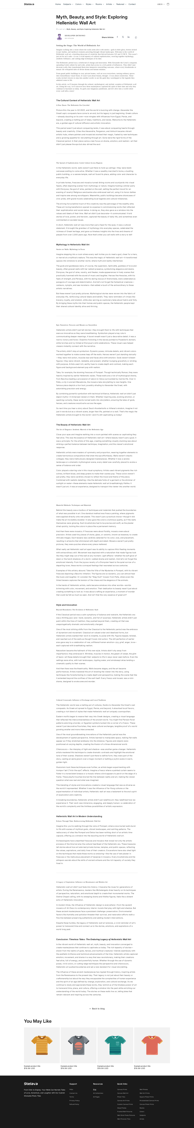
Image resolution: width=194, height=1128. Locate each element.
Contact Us (73, 1093)
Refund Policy (74, 1104)
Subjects (143, 1115)
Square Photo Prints (147, 1097)
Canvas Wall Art (122, 1093)
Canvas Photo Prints (147, 1104)
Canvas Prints (122, 1089)
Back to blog (98, 1008)
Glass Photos (121, 1108)
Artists (142, 1119)
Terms (71, 1097)
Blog (94, 1089)
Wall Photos (144, 1089)
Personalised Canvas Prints (149, 1100)
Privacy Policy (74, 1100)
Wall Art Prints (145, 1093)
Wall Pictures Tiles (123, 1119)
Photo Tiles (121, 1097)
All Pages (96, 1097)
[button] (68, 4)
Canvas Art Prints (123, 1100)
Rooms (142, 1108)
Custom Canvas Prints (125, 1104)
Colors (142, 1111)
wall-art (62, 29)
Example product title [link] (32, 1066)
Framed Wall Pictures (124, 1111)
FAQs (71, 1089)
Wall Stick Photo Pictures (126, 1115)
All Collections (98, 1093)
